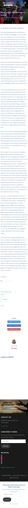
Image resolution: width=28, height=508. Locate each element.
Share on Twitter (14, 321)
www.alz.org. (4, 228)
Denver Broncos (13, 207)
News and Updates (18, 17)
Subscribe (5, 446)
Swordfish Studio (9, 467)
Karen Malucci (4, 131)
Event (11, 17)
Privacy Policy (4, 426)
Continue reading (14, 503)
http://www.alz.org (6, 292)
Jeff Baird (14, 348)
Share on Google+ (14, 329)
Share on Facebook (14, 325)
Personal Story (6, 17)
